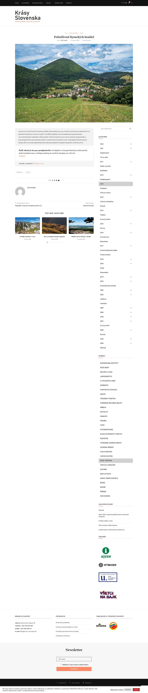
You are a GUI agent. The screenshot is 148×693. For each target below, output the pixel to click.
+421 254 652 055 (27, 626)
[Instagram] (124, 5)
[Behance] (126, 5)
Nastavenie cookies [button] (116, 690)
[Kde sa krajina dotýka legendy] (54, 225)
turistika (19, 172)
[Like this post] (50, 180)
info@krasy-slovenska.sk (28, 631)
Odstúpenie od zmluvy (63, 636)
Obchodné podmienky (63, 622)
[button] (18, 230)
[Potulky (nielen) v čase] (27, 225)
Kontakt (69, 3)
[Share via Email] (58, 180)
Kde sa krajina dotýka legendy (54, 236)
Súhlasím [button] (136, 689)
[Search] (132, 3)
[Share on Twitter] (54, 180)
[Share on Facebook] (52, 180)
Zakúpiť (22, 156)
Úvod (17, 3)
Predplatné (59, 3)
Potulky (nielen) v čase (27, 236)
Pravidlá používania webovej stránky (67, 631)
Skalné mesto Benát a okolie (81, 236)
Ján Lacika (64, 40)
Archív (48, 3)
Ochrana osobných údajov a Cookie (67, 627)
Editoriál (101, 510)
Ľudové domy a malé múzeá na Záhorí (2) (111, 530)
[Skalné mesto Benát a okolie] (81, 225)
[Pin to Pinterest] (56, 180)
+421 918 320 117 (26, 628)
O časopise (25, 3)
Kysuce (28, 172)
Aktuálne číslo (37, 3)
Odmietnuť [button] (128, 689)
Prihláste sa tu (38, 163)
